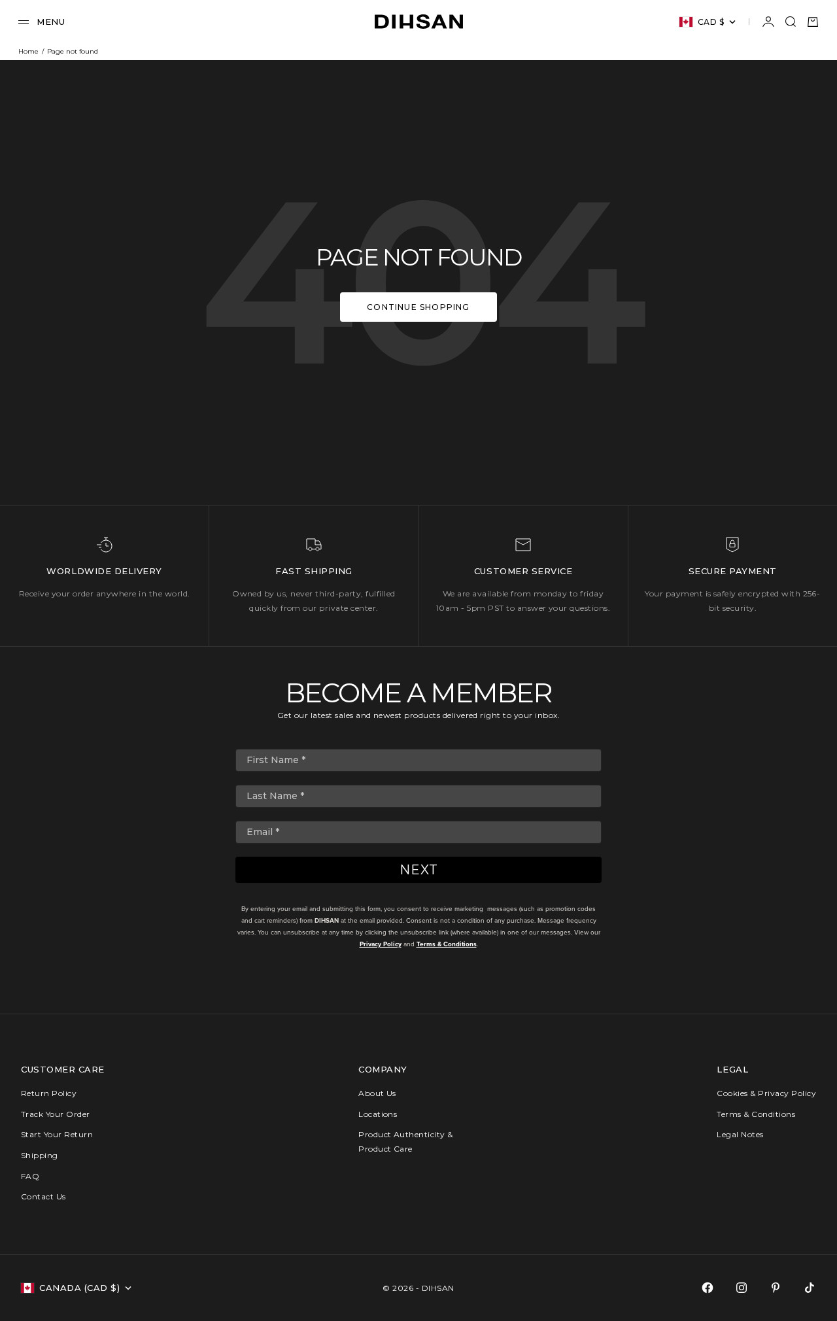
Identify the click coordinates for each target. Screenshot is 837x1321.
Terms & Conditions (447, 944)
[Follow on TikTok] (809, 1287)
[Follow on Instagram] (741, 1287)
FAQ (30, 1176)
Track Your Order (55, 1114)
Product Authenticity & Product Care (405, 1141)
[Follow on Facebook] (707, 1287)
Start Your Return (57, 1134)
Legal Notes (740, 1134)
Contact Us (43, 1196)
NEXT (419, 870)
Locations (377, 1114)
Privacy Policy (380, 944)
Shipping (39, 1155)
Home (28, 51)
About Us (377, 1093)
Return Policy (49, 1093)
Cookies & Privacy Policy (766, 1093)
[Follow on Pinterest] (775, 1287)
